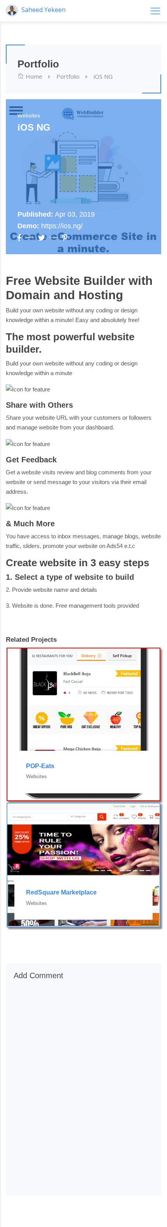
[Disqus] (83, 1089)
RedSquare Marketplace (61, 892)
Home (33, 76)
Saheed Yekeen (43, 9)
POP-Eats (40, 766)
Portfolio (68, 76)
